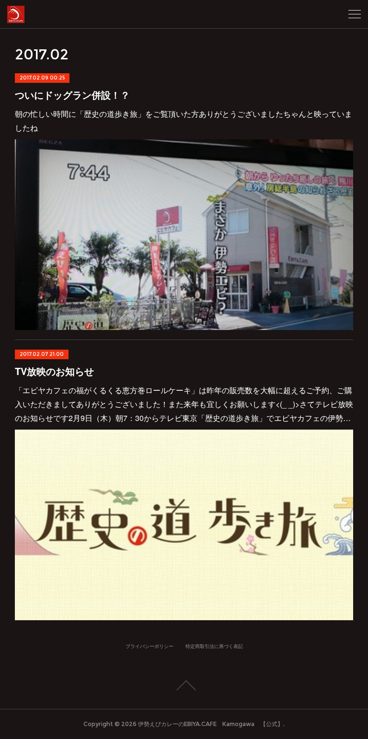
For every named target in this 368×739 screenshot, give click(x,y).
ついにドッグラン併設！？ (72, 95)
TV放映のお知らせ (54, 371)
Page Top (184, 685)
